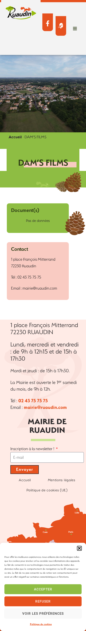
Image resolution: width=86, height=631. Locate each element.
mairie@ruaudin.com (45, 407)
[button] (79, 548)
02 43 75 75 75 (33, 400)
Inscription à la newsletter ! (32, 448)
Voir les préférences (43, 614)
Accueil (15, 137)
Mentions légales (61, 480)
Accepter (43, 589)
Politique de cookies (41, 624)
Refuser (43, 601)
